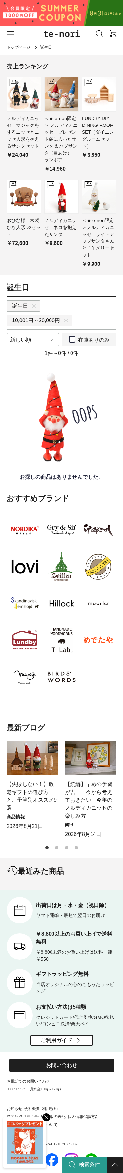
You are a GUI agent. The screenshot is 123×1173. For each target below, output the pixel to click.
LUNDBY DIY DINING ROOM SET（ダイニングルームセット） (98, 132)
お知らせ (14, 1109)
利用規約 (50, 1109)
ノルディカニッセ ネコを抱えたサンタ (60, 227)
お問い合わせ (61, 1065)
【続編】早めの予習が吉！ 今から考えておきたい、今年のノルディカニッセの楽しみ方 (88, 800)
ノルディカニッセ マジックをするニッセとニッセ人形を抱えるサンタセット (23, 132)
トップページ (18, 47)
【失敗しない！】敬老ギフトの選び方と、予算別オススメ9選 (32, 796)
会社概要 (32, 1109)
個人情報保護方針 (83, 1117)
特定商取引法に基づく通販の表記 (36, 1117)
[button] (47, 847)
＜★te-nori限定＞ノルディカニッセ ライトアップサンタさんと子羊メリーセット (98, 238)
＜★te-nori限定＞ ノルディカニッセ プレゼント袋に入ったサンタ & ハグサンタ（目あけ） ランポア (61, 139)
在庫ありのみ (94, 340)
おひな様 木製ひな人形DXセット (24, 227)
